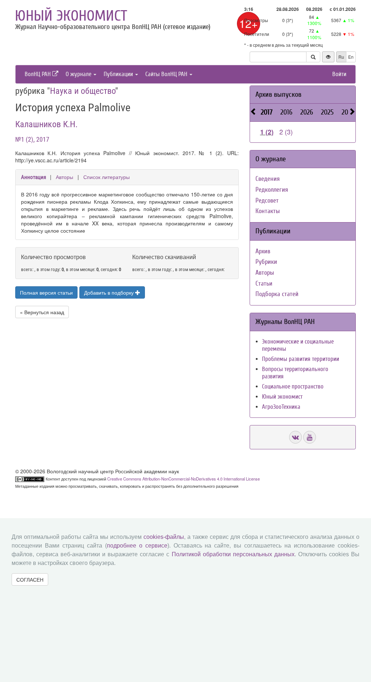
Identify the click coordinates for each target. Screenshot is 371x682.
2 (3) (286, 131)
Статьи (263, 283)
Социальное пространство (293, 386)
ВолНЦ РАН (38, 74)
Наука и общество (82, 91)
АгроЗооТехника (281, 406)
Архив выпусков (278, 94)
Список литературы (106, 176)
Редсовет (267, 200)
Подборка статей (277, 294)
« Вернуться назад (42, 312)
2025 (327, 112)
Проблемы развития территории (300, 358)
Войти (339, 74)
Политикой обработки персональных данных (233, 554)
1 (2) (267, 132)
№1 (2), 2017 (32, 139)
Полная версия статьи (46, 292)
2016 (286, 112)
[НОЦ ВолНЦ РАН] (295, 437)
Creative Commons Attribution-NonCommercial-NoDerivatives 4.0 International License (183, 479)
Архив (262, 251)
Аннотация (33, 177)
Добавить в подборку (109, 292)
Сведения (267, 179)
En (351, 57)
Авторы (64, 176)
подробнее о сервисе (137, 545)
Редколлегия (271, 190)
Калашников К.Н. (46, 124)
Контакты (267, 211)
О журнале (79, 74)
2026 (306, 112)
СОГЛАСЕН (29, 579)
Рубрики (266, 262)
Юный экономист (71, 16)
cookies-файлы (163, 537)
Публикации (119, 74)
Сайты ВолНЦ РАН (167, 74)
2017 (266, 112)
